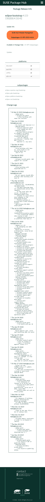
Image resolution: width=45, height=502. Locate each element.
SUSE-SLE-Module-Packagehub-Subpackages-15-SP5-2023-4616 (22, 35)
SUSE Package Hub (15, 2)
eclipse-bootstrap (13, 16)
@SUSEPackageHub (24, 475)
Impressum (20, 478)
